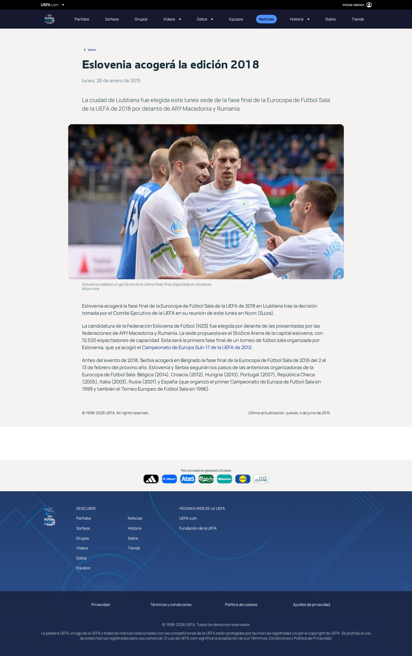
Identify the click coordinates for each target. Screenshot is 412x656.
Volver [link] (92, 50)
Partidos (83, 518)
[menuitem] (84, 19)
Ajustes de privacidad (311, 604)
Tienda (134, 548)
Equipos (83, 567)
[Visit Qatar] (261, 479)
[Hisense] (224, 479)
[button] (172, 19)
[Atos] (188, 479)
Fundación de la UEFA (197, 528)
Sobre (133, 538)
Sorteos (83, 528)
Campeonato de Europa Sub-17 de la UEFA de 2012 (196, 347)
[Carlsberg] (206, 479)
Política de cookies (241, 604)
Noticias (135, 518)
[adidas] (151, 479)
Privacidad (100, 604)
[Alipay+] (169, 479)
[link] (82, 19)
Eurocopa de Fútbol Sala (50, 19)
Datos (81, 558)
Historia (134, 528)
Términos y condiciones (170, 604)
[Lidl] (243, 479)
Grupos (82, 538)
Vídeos (82, 548)
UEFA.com (188, 518)
